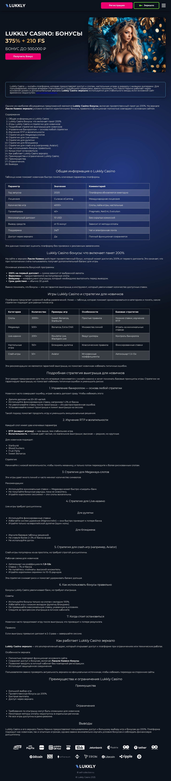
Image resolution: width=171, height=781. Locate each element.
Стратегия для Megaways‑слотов (27, 135)
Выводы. (13, 164)
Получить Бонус (23, 56)
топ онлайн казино (46, 92)
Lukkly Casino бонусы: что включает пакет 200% (35, 121)
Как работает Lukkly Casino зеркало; (28, 153)
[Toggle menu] (164, 5)
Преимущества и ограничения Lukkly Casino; (34, 156)
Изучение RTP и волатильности (26, 132)
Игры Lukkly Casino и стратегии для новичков (34, 124)
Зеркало (149, 5)
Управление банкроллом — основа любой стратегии (38, 129)
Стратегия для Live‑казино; (23, 137)
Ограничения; (17, 161)
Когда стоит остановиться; (23, 151)
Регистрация (117, 5)
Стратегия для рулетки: (22, 140)
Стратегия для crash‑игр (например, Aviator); (33, 145)
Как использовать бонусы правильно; (30, 148)
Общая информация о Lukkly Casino (29, 119)
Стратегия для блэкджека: (23, 143)
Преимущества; (17, 159)
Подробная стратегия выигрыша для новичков (35, 127)
